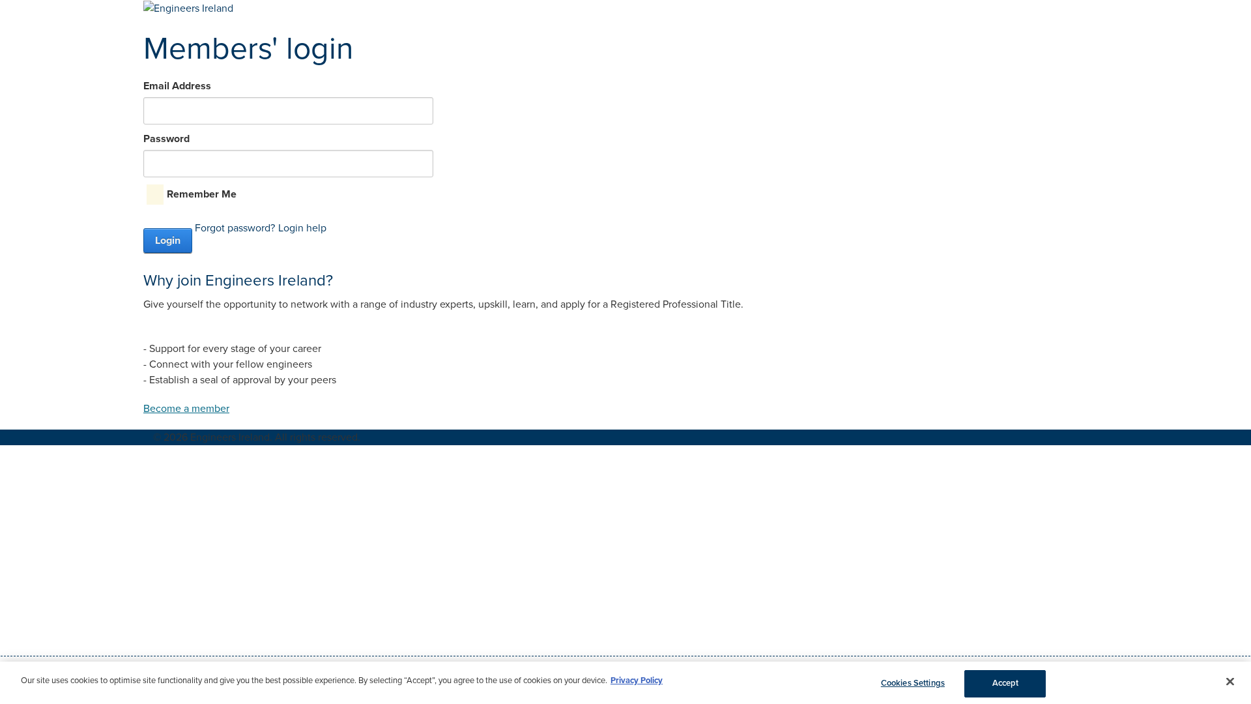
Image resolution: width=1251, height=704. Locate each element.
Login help (302, 228)
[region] (625, 683)
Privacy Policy (637, 680)
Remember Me (202, 194)
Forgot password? (235, 228)
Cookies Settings (913, 683)
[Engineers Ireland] (188, 7)
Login (167, 240)
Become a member (186, 408)
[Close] (1230, 681)
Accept (1005, 683)
